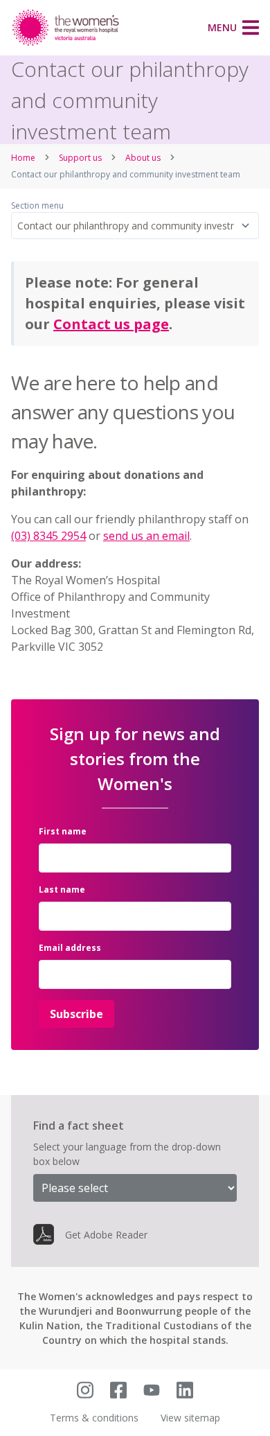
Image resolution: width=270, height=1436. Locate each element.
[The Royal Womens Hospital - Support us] (66, 27)
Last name (62, 889)
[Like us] (118, 1390)
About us (143, 158)
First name (63, 831)
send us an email (146, 535)
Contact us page (111, 324)
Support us (80, 158)
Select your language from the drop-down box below (127, 1154)
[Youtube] (151, 1390)
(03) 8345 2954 (48, 535)
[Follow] (85, 1390)
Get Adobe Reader (106, 1234)
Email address (70, 948)
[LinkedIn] (185, 1390)
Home (23, 158)
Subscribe (76, 1014)
